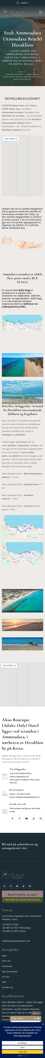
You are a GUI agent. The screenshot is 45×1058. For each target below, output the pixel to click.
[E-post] (38, 1018)
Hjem (20, 72)
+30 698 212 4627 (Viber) (14, 931)
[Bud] (35, 1018)
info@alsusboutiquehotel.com (28, 797)
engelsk (24, 3)
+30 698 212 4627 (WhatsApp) (16, 928)
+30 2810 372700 (23, 794)
